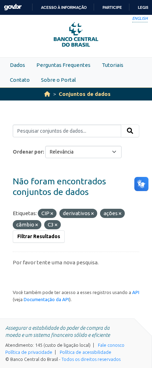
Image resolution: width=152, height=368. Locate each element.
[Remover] (52, 214)
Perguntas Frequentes (63, 65)
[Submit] (130, 131)
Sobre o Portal (58, 80)
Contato (20, 80)
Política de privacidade (28, 352)
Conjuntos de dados (85, 94)
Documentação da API (46, 299)
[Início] (47, 94)
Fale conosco (111, 345)
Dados (17, 65)
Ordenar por (28, 152)
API (135, 292)
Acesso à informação (64, 7)
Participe (112, 7)
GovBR (13, 7)
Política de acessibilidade (85, 352)
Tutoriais (112, 65)
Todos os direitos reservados (91, 359)
